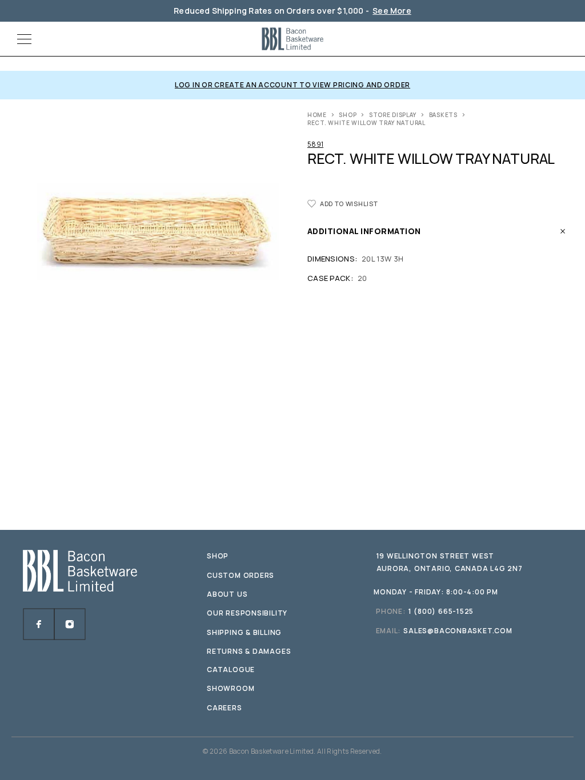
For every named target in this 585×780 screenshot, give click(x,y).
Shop (347, 115)
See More (391, 10)
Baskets (443, 115)
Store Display (392, 115)
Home (317, 115)
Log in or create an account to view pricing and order (292, 85)
